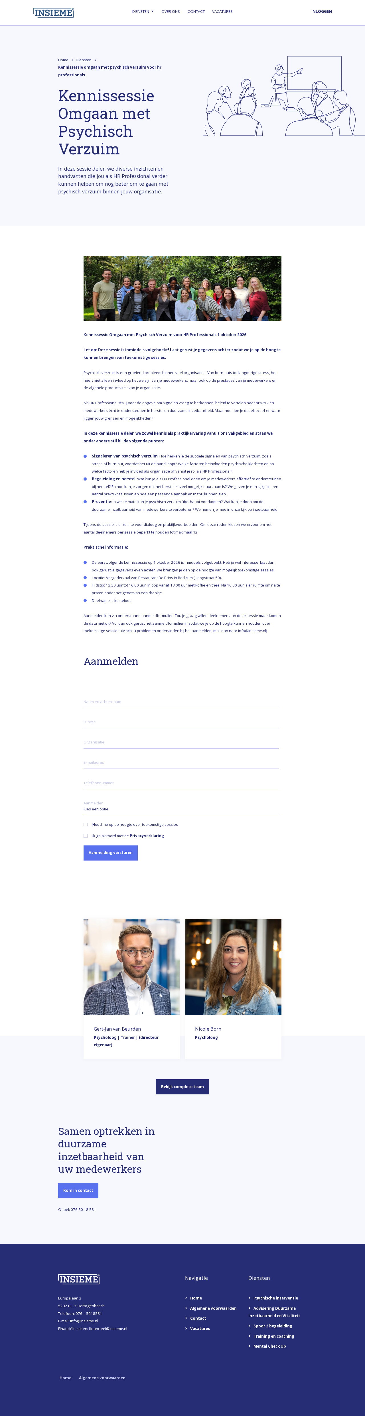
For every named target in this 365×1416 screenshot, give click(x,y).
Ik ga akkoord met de (128, 836)
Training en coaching (274, 1336)
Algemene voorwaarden (213, 1308)
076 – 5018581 (89, 1313)
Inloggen (321, 11)
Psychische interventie (276, 1298)
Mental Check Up (270, 1346)
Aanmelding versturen (111, 852)
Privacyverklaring (147, 835)
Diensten (140, 11)
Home (63, 59)
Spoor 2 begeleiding (273, 1326)
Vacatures (222, 11)
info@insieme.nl (84, 1320)
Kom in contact (78, 1190)
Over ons (170, 11)
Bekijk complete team (182, 1086)
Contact (196, 11)
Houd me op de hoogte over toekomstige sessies (135, 824)
